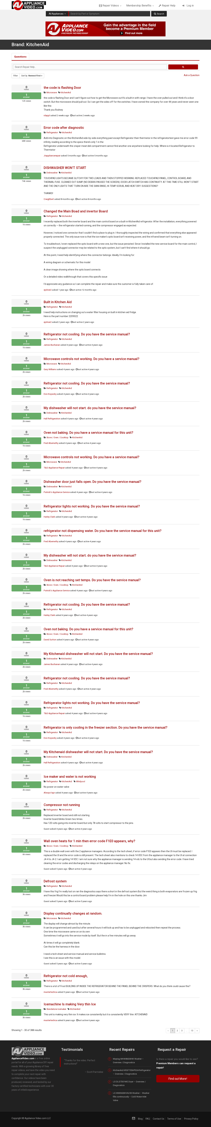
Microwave (51, 92)
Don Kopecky (50, 394)
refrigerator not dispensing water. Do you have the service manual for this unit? (102, 531)
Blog (140, 1118)
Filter (15, 76)
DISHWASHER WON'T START (65, 168)
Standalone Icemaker (56, 1009)
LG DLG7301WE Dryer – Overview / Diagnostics (129, 1083)
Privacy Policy (191, 1118)
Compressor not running (62, 805)
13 (192, 1030)
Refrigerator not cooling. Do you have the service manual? (87, 334)
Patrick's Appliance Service (57, 492)
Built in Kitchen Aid (58, 302)
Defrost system (55, 881)
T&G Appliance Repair (54, 467)
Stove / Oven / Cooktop (57, 437)
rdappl (47, 115)
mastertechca (50, 992)
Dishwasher (52, 172)
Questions (20, 56)
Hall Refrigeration (52, 418)
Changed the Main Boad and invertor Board (76, 211)
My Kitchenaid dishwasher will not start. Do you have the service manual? (98, 654)
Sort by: (31, 76)
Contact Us (158, 1118)
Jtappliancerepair (52, 155)
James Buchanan (52, 345)
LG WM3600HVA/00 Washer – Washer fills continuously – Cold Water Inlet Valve (131, 1097)
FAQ (148, 1118)
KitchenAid (65, 92)
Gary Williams (50, 369)
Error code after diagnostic (64, 128)
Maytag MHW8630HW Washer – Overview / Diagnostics (128, 1061)
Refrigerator (52, 132)
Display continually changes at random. (73, 913)
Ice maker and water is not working (70, 777)
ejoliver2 (48, 290)
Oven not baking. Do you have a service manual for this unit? (88, 433)
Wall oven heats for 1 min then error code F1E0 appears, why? (89, 841)
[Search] (159, 14)
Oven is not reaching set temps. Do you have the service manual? (92, 580)
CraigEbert (49, 199)
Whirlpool (80, 781)
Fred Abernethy (51, 443)
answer (26, 95)
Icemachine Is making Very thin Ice (70, 1004)
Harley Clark (49, 517)
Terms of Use (174, 1118)
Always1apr (49, 792)
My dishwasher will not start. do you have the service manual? (90, 408)
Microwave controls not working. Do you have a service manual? (91, 359)
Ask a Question (191, 75)
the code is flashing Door (62, 88)
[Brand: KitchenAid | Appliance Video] (32, 5)
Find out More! (177, 1078)
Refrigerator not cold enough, (66, 976)
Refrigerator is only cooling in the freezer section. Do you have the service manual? (105, 727)
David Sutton (50, 639)
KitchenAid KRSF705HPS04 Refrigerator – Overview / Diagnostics (132, 1072)
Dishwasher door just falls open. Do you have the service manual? (92, 482)
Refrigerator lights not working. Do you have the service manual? (92, 506)
